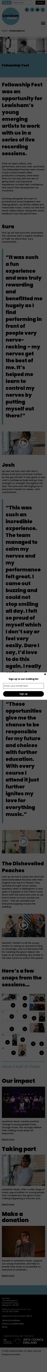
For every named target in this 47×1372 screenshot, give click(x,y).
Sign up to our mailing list (23, 678)
